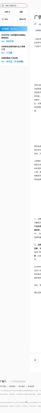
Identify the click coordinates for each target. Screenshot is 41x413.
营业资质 (31, 386)
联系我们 (12, 386)
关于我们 (3, 386)
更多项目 (14, 29)
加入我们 (22, 386)
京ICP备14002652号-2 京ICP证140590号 (13, 402)
